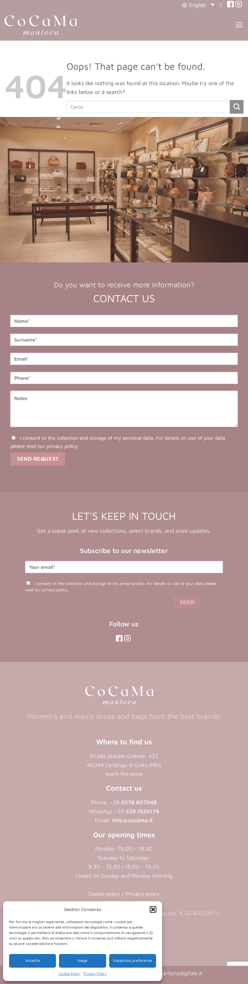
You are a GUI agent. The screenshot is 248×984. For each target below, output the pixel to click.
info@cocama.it (132, 820)
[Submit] (236, 107)
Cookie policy (104, 893)
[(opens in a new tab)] (230, 4)
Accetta (32, 960)
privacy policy (62, 446)
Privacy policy (143, 893)
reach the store (124, 773)
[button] (153, 909)
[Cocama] (41, 25)
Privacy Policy (94, 973)
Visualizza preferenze (132, 960)
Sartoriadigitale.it (181, 973)
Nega (82, 960)
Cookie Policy (69, 973)
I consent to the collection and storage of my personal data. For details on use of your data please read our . (117, 442)
